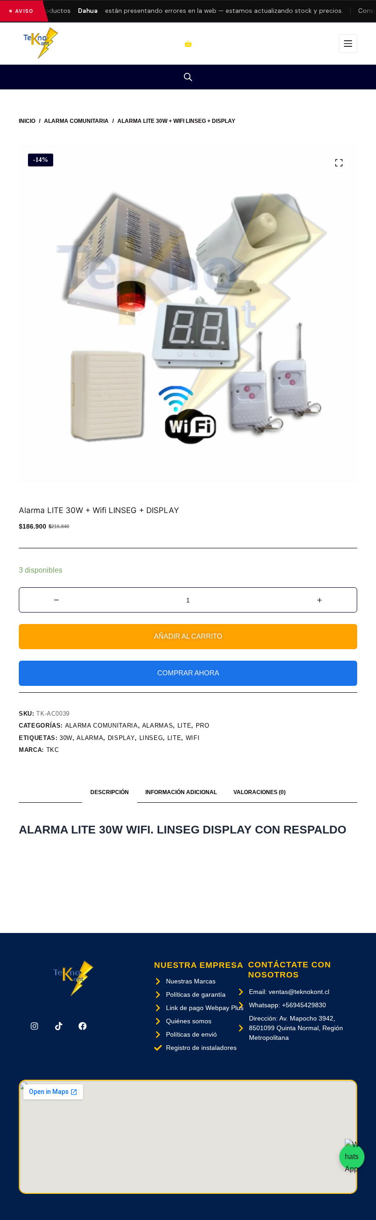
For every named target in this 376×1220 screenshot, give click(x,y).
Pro (203, 725)
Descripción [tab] (109, 792)
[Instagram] (34, 1026)
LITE (174, 737)
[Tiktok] (58, 1026)
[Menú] (348, 43)
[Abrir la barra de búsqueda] (188, 77)
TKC (52, 749)
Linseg (151, 737)
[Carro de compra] (188, 43)
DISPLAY (121, 737)
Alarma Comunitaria (101, 725)
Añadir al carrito (188, 636)
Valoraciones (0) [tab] (259, 792)
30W (66, 737)
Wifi (193, 737)
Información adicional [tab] (181, 792)
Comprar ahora (188, 673)
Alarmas (157, 725)
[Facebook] (82, 1026)
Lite (184, 725)
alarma (90, 737)
